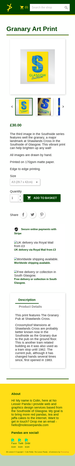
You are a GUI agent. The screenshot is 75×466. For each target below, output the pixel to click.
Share (23, 214)
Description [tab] (27, 300)
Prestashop (65, 452)
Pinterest (41, 214)
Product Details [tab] (30, 306)
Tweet (32, 214)
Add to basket (42, 198)
